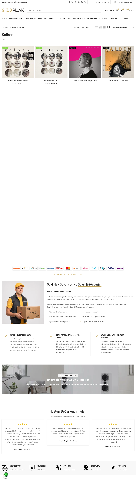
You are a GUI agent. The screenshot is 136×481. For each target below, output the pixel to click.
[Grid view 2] (100, 27)
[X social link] (72, 2)
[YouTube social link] (78, 2)
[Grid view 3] (104, 27)
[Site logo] (13, 10)
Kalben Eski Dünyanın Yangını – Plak (85, 80)
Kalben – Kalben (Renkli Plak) (17, 80)
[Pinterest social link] (81, 2)
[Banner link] (68, 379)
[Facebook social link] (69, 2)
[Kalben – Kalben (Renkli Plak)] (18, 62)
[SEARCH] (98, 10)
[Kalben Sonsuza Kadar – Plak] (118, 62)
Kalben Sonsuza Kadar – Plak (118, 80)
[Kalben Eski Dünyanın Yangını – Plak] (85, 62)
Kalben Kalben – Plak (51, 80)
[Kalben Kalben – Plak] (51, 62)
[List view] (96, 27)
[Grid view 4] (108, 27)
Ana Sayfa (5, 27)
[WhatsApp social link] (84, 2)
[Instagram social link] (75, 2)
